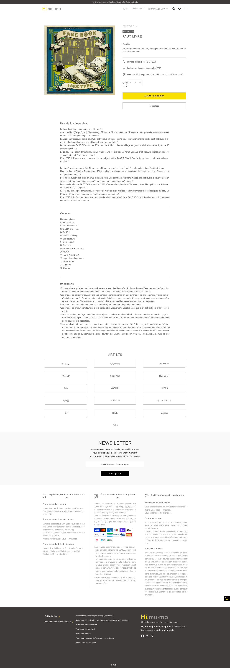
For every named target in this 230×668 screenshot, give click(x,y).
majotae (164, 413)
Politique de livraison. (83, 634)
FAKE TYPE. (129, 26)
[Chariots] (179, 9)
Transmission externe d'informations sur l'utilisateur (95, 638)
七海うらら (115, 363)
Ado (66, 388)
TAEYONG (115, 400)
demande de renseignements (58, 621)
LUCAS (164, 388)
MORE (115, 425)
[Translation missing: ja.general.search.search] (173, 8)
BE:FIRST (164, 363)
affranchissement (130, 48)
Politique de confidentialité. (85, 629)
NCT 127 (66, 376)
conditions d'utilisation (129, 456)
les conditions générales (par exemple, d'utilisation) (95, 616)
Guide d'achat (51, 616)
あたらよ (66, 363)
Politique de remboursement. (86, 625)
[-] (130, 82)
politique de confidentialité (102, 456)
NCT (66, 413)
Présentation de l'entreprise (86, 642)
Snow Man (115, 376)
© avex (114, 665)
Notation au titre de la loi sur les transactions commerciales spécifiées (102, 620)
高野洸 (66, 400)
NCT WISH (164, 376)
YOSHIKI (115, 388)
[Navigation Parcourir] (186, 9)
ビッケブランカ (164, 400)
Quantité (125, 84)
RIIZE (115, 413)
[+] (140, 82)
